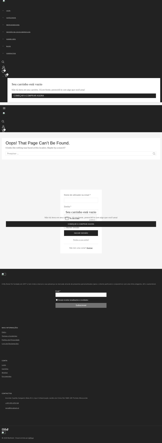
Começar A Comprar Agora (81, 224)
